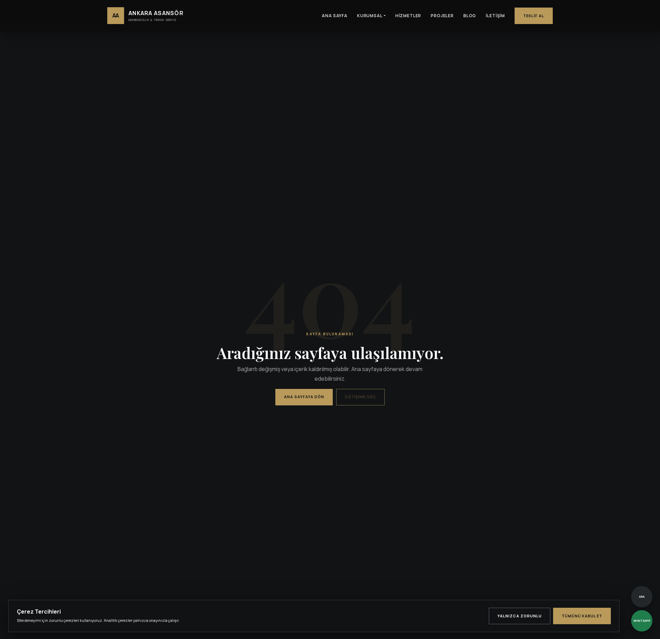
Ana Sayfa (335, 16)
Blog (469, 16)
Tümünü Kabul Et (582, 615)
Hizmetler (408, 16)
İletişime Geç (360, 396)
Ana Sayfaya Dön (304, 396)
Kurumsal (370, 16)
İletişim (495, 16)
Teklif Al (533, 15)
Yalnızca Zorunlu (519, 615)
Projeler (442, 16)
